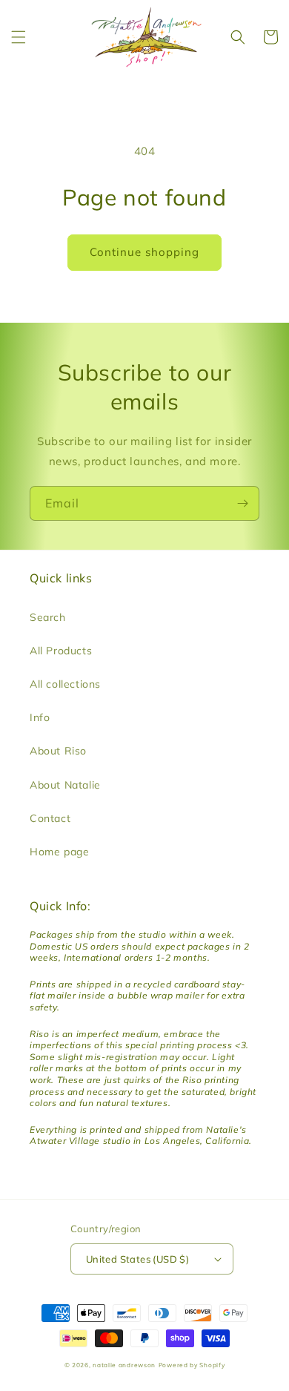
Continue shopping (144, 252)
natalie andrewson (124, 1365)
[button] (18, 37)
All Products (61, 650)
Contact (50, 818)
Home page (59, 851)
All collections (65, 684)
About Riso (58, 750)
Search (48, 617)
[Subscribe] (242, 503)
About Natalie (65, 785)
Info (40, 717)
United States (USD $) (137, 1259)
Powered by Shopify (192, 1365)
